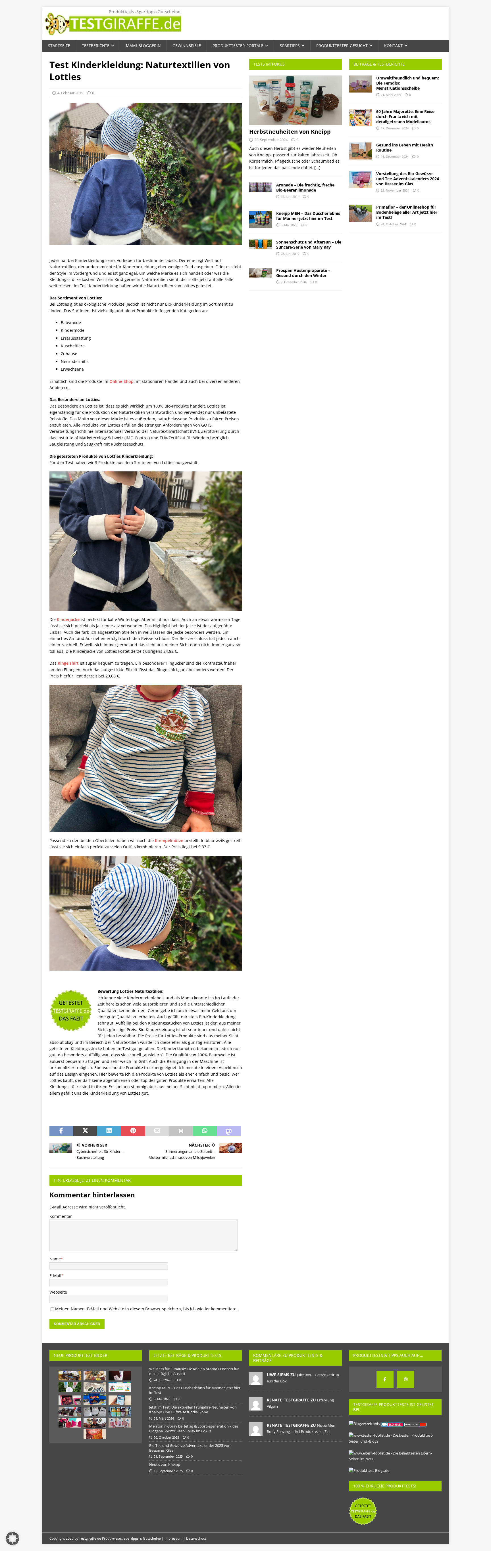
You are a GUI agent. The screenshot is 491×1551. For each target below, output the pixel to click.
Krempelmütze (169, 840)
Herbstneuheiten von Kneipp (290, 131)
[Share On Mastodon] (229, 1131)
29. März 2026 (164, 1418)
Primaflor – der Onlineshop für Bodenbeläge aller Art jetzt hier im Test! (406, 212)
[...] (317, 167)
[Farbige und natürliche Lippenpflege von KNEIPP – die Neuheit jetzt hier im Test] (120, 1423)
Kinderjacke (68, 619)
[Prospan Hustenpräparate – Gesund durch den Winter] (260, 273)
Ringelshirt (68, 663)
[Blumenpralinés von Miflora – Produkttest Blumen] (70, 1400)
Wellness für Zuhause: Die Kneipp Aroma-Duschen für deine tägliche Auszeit (194, 1371)
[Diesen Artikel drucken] (181, 1131)
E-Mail (55, 1275)
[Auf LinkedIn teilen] (109, 1131)
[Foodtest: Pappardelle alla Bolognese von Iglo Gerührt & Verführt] (95, 1434)
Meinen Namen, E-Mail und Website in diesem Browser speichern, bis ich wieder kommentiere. (146, 1308)
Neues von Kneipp (164, 1464)
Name (55, 1259)
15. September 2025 (168, 1471)
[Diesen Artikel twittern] (85, 1131)
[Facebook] (385, 1379)
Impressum (173, 1538)
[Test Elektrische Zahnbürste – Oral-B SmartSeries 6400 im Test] (95, 1387)
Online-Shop (121, 381)
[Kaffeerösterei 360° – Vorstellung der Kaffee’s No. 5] (95, 1411)
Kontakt (393, 45)
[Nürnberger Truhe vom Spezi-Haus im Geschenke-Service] (70, 1375)
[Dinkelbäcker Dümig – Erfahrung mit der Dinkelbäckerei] (95, 1375)
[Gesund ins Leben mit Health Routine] (360, 150)
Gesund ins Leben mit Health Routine (404, 147)
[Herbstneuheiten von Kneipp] (295, 100)
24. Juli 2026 (162, 1380)
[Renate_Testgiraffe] (256, 1407)
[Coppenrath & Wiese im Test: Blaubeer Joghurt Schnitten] (70, 1411)
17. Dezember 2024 (395, 128)
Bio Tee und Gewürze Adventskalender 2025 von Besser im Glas (189, 1448)
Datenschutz (196, 1538)
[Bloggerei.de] (392, 1423)
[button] (12, 1538)
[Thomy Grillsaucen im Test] (95, 1423)
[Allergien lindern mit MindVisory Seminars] (120, 1400)
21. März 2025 (391, 95)
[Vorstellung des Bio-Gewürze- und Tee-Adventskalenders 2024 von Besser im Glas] (360, 179)
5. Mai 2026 (289, 225)
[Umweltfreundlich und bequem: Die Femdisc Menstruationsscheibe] (360, 84)
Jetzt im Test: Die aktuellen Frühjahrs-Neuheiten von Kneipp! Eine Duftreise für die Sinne (193, 1409)
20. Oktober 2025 (166, 1437)
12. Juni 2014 (290, 196)
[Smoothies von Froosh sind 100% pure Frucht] (120, 1411)
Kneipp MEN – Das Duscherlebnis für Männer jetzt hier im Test (308, 216)
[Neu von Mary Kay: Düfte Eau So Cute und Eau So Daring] (70, 1423)
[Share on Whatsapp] (205, 1131)
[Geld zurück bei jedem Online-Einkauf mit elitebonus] (120, 1387)
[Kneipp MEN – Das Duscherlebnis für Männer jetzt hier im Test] (260, 219)
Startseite (59, 45)
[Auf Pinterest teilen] (133, 1131)
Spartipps (290, 45)
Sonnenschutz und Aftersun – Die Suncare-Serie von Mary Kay (308, 244)
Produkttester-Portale (238, 45)
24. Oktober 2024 (393, 224)
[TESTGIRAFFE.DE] (113, 36)
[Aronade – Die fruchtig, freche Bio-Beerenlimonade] (260, 187)
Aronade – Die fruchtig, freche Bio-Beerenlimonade (305, 187)
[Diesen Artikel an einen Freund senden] (157, 1131)
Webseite (58, 1292)
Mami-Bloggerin (143, 45)
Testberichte (95, 45)
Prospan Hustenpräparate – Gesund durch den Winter (303, 273)
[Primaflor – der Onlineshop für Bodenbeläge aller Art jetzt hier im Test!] (360, 213)
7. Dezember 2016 (294, 282)
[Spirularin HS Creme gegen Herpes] (120, 1375)
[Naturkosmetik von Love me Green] (70, 1387)
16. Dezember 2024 (395, 156)
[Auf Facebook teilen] (61, 1131)
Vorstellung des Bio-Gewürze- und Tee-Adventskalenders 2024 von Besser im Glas (407, 178)
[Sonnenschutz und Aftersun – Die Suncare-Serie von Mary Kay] (260, 244)
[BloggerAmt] (364, 1423)
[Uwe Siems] (256, 1382)
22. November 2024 (395, 190)
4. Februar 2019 (70, 92)
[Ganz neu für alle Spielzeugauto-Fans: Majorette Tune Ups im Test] (95, 1399)
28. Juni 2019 (290, 253)
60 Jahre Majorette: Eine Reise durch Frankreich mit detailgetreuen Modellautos (405, 116)
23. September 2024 (271, 139)
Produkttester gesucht (342, 45)
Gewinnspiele (186, 45)
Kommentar (60, 1216)
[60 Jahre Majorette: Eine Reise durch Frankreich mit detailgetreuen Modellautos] (360, 117)
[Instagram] (405, 1379)
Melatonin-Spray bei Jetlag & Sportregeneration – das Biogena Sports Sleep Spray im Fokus (193, 1429)
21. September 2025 (168, 1456)
